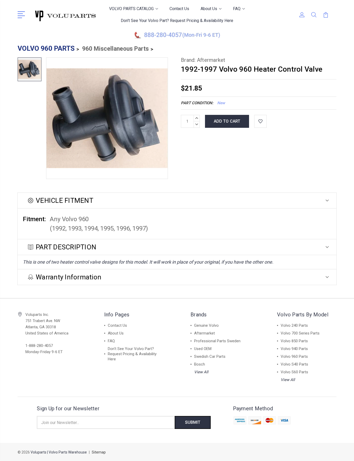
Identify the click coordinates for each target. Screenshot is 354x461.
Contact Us (179, 8)
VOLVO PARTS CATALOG (131, 8)
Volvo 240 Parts (294, 325)
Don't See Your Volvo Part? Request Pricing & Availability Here (177, 20)
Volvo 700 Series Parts (300, 333)
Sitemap (99, 452)
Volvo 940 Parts (294, 348)
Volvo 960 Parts (294, 356)
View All (201, 372)
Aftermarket (204, 333)
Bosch (199, 364)
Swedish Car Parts (209, 356)
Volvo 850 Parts (294, 341)
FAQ (236, 8)
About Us (209, 8)
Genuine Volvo (206, 325)
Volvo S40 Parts (294, 364)
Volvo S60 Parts (294, 372)
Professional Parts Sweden (217, 341)
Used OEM (202, 348)
